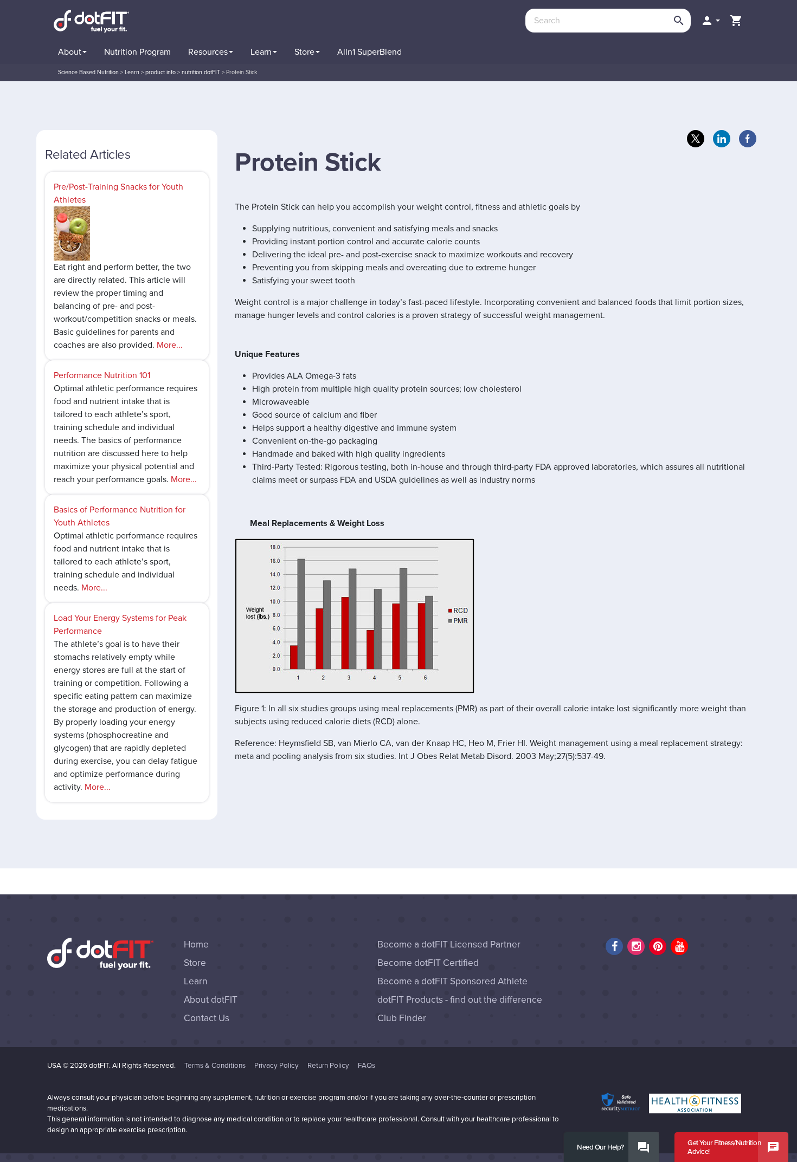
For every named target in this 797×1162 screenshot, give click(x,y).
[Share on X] (695, 138)
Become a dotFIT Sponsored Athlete (452, 981)
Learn (196, 981)
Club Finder (401, 1018)
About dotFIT (210, 999)
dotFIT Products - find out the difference (459, 999)
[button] (710, 20)
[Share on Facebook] (747, 138)
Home (196, 944)
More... (170, 345)
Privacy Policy (276, 1065)
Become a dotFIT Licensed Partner (448, 944)
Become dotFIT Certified (428, 963)
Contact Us (206, 1018)
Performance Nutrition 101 (102, 375)
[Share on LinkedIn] (721, 138)
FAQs (366, 1065)
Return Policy (328, 1065)
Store (195, 963)
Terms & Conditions (215, 1065)
